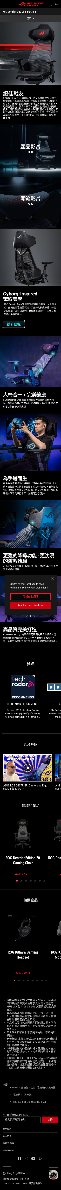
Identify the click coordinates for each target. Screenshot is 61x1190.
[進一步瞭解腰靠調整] (40, 370)
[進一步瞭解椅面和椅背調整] (27, 381)
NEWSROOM (8, 1150)
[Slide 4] (30, 881)
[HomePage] (5, 1084)
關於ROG (7, 1129)
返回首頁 (7, 1136)
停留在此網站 (30, 596)
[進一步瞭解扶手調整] (16, 363)
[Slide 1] (17, 881)
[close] (53, 578)
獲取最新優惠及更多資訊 (15, 1114)
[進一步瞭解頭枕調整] (53, 353)
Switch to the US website (30, 605)
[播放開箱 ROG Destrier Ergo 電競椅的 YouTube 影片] (30, 203)
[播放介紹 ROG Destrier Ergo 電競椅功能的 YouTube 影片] (30, 151)
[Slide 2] (21, 881)
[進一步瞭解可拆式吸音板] (32, 523)
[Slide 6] (40, 881)
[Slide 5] (35, 881)
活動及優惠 (8, 1143)
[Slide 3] (26, 881)
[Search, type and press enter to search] (50, 4)
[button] (5, 4)
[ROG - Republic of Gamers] (31, 4)
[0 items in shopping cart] (56, 4)
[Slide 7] (44, 881)
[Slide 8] (46, 980)
